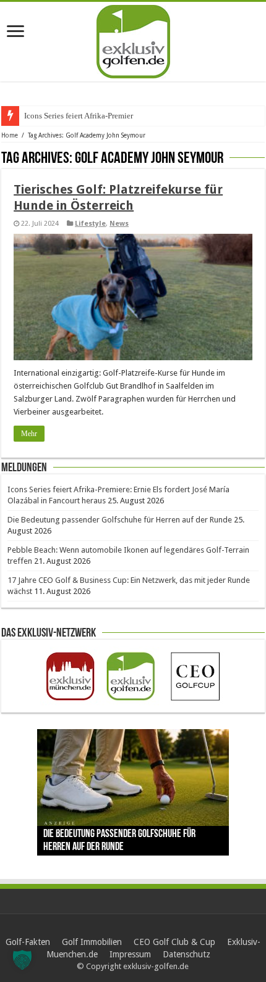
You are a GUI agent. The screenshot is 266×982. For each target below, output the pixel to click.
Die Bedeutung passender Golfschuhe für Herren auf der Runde (119, 519)
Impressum (130, 954)
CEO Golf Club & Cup (174, 942)
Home (9, 135)
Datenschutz (186, 954)
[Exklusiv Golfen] (133, 39)
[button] (22, 960)
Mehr (29, 433)
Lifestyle (90, 224)
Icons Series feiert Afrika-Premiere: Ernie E (95, 115)
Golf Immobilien (92, 942)
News (119, 224)
